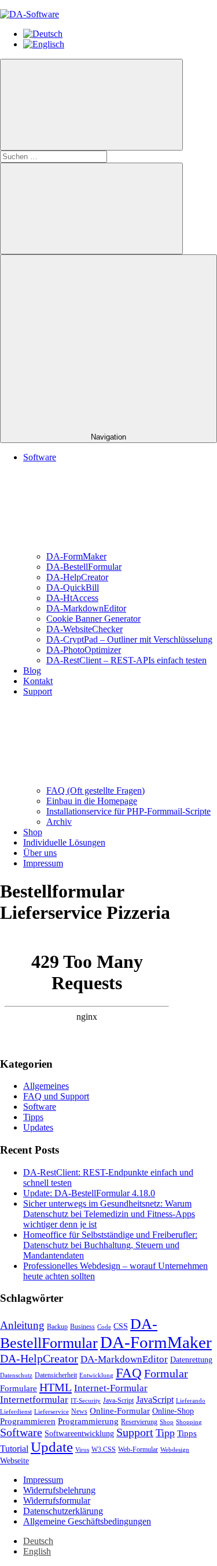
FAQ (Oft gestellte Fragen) (95, 790)
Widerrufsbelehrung (59, 1490)
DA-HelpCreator (77, 577)
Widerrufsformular (56, 1500)
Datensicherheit (56, 1375)
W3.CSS (103, 1449)
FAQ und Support (56, 1096)
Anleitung (22, 1325)
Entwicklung (96, 1375)
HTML (55, 1387)
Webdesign (174, 1450)
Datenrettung (191, 1359)
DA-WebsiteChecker (84, 629)
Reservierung (139, 1422)
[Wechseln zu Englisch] (43, 44)
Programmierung (88, 1421)
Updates (38, 1127)
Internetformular (34, 1399)
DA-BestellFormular (84, 567)
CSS (120, 1326)
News (79, 1411)
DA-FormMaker (76, 556)
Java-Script (118, 1400)
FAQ (129, 1372)
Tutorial (14, 1449)
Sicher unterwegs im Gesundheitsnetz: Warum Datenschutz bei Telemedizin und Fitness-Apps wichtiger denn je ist (109, 1214)
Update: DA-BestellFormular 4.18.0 (89, 1193)
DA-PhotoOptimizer (83, 650)
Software (39, 1106)
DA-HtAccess (72, 598)
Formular (166, 1374)
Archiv (59, 822)
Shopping (189, 1422)
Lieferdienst (16, 1412)
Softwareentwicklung (79, 1433)
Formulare (18, 1388)
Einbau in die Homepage (91, 801)
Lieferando (190, 1401)
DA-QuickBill (72, 587)
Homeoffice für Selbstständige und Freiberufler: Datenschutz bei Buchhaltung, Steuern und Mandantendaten (110, 1245)
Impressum (43, 863)
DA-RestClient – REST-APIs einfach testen (126, 660)
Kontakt (38, 681)
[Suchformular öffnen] (91, 105)
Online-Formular (120, 1410)
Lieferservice (51, 1412)
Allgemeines (46, 1086)
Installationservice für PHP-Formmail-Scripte (128, 811)
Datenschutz (16, 1375)
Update (52, 1447)
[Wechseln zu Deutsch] (42, 34)
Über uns (40, 853)
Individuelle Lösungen (64, 842)
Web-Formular (138, 1449)
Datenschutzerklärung (63, 1511)
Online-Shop (173, 1411)
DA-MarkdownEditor (86, 608)
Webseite (14, 1460)
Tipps (33, 1117)
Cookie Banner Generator (93, 619)
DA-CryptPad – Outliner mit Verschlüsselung (129, 639)
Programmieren (28, 1421)
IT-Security (86, 1401)
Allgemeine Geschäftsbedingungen (87, 1521)
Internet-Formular (111, 1388)
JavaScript (155, 1399)
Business (82, 1327)
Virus (82, 1450)
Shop (32, 832)
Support (134, 1432)
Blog (32, 670)
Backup (57, 1327)
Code (104, 1327)
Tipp (165, 1433)
